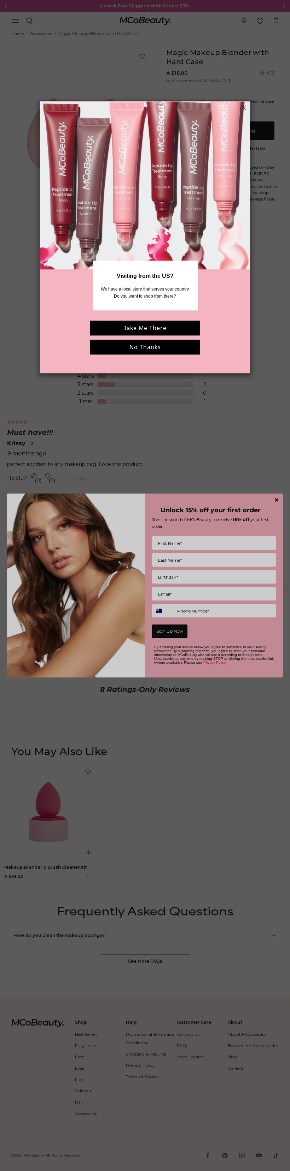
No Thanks (145, 347)
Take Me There (145, 328)
